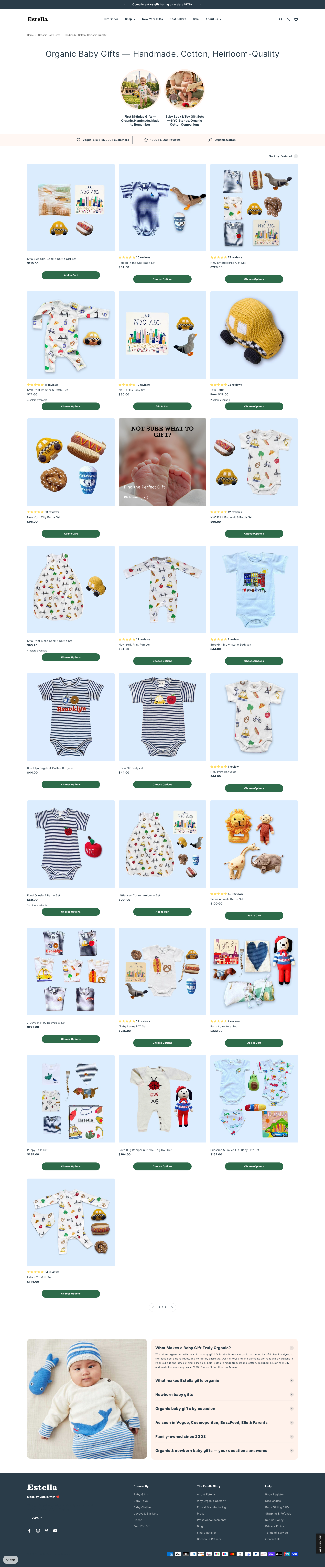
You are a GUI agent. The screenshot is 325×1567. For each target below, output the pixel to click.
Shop (128, 19)
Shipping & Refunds (278, 1513)
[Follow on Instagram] (38, 1530)
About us (211, 19)
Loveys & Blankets (146, 1513)
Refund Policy (274, 1520)
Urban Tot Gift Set (39, 1277)
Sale (196, 19)
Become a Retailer (209, 1539)
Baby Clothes (142, 1507)
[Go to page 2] (172, 1307)
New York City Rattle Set (43, 517)
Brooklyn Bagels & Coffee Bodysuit (50, 768)
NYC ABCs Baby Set (132, 390)
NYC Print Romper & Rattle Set (47, 390)
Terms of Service (276, 1532)
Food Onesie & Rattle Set (43, 895)
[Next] (200, 4)
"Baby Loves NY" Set (132, 1026)
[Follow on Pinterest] (46, 1530)
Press (200, 1513)
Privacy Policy (274, 1526)
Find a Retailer (206, 1532)
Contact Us (272, 1539)
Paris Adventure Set (223, 1026)
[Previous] (125, 4)
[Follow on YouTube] (55, 1530)
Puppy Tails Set (37, 1150)
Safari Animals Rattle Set (226, 899)
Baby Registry (274, 1494)
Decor (138, 1520)
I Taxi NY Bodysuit (131, 768)
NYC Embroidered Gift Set (228, 262)
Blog (200, 1526)
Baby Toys (141, 1501)
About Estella (206, 1494)
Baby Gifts (141, 1494)
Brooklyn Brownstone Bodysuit (230, 644)
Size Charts (273, 1501)
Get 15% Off (142, 1526)
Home (30, 35)
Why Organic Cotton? (211, 1501)
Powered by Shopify (58, 1554)
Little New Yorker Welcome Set (139, 895)
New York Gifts (152, 19)
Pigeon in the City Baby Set (137, 262)
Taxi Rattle (217, 390)
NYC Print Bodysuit (223, 772)
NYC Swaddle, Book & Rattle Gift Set (51, 258)
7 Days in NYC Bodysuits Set (46, 1022)
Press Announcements (211, 1520)
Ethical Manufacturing (211, 1507)
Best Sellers (178, 19)
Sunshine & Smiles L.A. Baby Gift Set (234, 1150)
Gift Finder (111, 19)
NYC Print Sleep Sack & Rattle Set (49, 641)
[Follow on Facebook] (29, 1530)
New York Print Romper (134, 644)
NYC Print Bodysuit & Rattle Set (231, 517)
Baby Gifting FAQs (277, 1507)
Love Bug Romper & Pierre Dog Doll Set (145, 1150)
